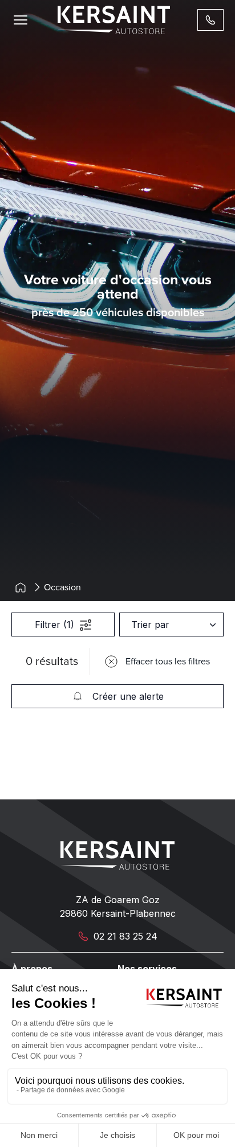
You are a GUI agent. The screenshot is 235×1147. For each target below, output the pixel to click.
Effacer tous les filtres (167, 661)
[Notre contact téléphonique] (210, 20)
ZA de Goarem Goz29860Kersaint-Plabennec (118, 906)
